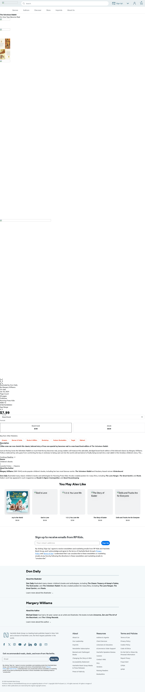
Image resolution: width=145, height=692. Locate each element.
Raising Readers (102, 670)
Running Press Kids (7, 400)
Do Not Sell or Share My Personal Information (129, 653)
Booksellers (100, 674)
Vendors (99, 667)
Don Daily (14, 385)
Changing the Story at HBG (82, 658)
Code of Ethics (126, 648)
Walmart (82, 440)
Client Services (101, 641)
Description (4, 443)
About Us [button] (71, 10)
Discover (37, 10)
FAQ (97, 663)
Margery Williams (8, 387)
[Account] (135, 3)
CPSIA (123, 665)
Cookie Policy (125, 645)
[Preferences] (127, 3)
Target (73, 440)
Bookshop (45, 440)
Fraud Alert (124, 662)
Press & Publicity (78, 671)
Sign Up (105, 543)
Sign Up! (119, 3)
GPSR (123, 669)
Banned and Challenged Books (80, 653)
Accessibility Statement (80, 662)
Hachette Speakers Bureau (105, 652)
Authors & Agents (102, 637)
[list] (72, 299)
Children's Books (6, 461)
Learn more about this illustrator (39, 592)
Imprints (59, 10)
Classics (17, 466)
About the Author (6, 468)
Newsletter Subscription (81, 648)
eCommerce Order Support (106, 648)
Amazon (4, 440)
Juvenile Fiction (5, 466)
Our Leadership (77, 641)
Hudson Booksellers (59, 440)
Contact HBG (101, 659)
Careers (99, 656)
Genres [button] (15, 10)
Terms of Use (125, 637)
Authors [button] (26, 10)
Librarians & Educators (104, 645)
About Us (75, 637)
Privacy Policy (125, 641)
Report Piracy (125, 658)
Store (48, 10)
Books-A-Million (32, 440)
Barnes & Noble (17, 440)
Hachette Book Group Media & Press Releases (82, 666)
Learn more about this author (37, 622)
